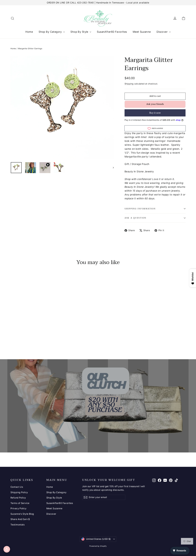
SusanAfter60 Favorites (112, 31)
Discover (162, 31)
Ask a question (135, 218)
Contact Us (16, 487)
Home (29, 31)
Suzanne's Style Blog (22, 514)
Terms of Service (19, 503)
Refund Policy (18, 497)
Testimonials (17, 524)
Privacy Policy (18, 508)
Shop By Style (79, 31)
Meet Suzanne (142, 31)
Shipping (129, 83)
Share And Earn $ (20, 519)
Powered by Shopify (98, 546)
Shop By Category (51, 31)
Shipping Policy (19, 492)
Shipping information (140, 208)
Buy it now (155, 113)
